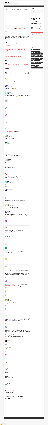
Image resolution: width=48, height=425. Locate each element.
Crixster (8, 151)
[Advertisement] (17, 17)
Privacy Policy (37, 6)
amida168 (11, 10)
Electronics (13, 56)
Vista (5, 56)
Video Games (33, 63)
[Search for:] (37, 11)
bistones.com (9, 347)
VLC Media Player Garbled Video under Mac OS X (24, 65)
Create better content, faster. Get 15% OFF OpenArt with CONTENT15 (15, 50)
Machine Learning (7, 6)
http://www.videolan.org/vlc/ (11, 131)
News (32, 59)
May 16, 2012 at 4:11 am (9, 384)
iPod (15, 56)
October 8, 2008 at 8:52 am (10, 212)
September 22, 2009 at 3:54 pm (10, 341)
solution (10, 36)
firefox (32, 52)
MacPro (20, 56)
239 (17, 10)
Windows (12, 6)
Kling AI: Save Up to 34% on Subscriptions (36, 19)
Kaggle (37, 55)
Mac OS (17, 6)
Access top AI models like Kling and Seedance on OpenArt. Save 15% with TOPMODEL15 (37, 14)
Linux (20, 6)
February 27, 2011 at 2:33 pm (10, 377)
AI (31, 49)
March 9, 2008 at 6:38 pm (9, 86)
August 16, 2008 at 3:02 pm (10, 182)
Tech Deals (23, 6)
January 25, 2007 (7, 10)
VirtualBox (37, 63)
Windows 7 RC (38, 66)
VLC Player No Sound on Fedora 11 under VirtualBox (16, 65)
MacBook (17, 56)
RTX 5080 (20, 28)
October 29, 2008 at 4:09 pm (10, 237)
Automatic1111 (38, 49)
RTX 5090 (17, 28)
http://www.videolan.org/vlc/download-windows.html (12, 243)
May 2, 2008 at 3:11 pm (9, 136)
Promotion (40, 59)
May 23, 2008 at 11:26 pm (9, 143)
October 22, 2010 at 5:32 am (10, 369)
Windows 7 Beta (33, 66)
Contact (32, 6)
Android (34, 49)
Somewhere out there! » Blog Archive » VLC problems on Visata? (14, 394)
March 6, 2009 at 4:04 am (9, 300)
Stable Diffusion (37, 62)
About (28, 6)
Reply (6, 97)
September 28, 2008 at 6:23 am (10, 205)
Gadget (37, 52)
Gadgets (40, 52)
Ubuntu (41, 62)
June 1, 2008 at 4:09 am (9, 152)
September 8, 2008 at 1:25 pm (10, 198)
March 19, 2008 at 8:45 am (10, 101)
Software (32, 62)
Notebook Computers (9, 56)
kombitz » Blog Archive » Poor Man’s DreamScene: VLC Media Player (14, 396)
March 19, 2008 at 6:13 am (10, 93)
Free (35, 52)
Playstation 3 (35, 59)
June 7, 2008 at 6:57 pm (9, 160)
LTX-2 (42, 55)
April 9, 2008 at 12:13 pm (9, 128)
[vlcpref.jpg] (8, 45)
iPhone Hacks (33, 55)
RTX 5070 (24, 28)
